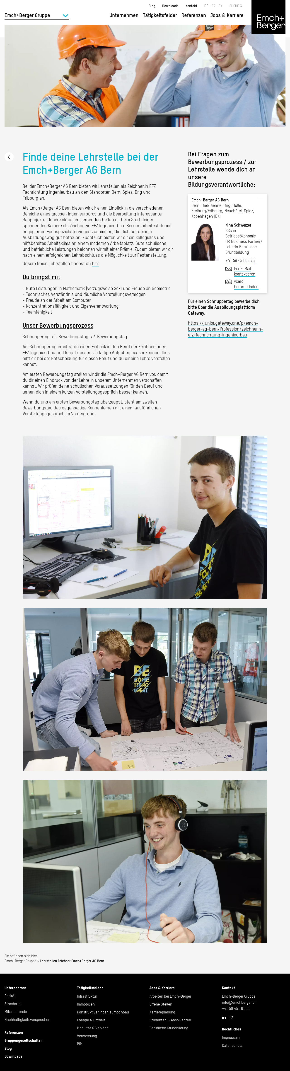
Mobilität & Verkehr (92, 1028)
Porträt (10, 996)
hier (95, 263)
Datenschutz (232, 1045)
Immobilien (86, 1004)
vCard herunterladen (246, 284)
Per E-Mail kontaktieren (244, 271)
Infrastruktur (87, 996)
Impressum (231, 1037)
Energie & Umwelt (91, 1020)
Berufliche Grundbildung (169, 1028)
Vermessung (87, 1036)
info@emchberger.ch (239, 1002)
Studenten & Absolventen (170, 1020)
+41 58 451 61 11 (236, 1008)
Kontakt (191, 6)
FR (213, 6)
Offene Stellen (161, 1004)
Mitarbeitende (16, 1011)
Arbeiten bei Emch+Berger (170, 996)
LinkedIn (224, 1017)
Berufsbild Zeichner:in (9, 156)
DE (206, 6)
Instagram (231, 1017)
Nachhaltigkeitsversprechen (27, 1019)
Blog (152, 6)
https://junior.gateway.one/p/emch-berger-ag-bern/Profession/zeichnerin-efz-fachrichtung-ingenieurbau (225, 328)
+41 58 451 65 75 (240, 260)
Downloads (170, 6)
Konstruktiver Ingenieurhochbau (103, 1012)
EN (220, 6)
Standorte (13, 1003)
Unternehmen (15, 988)
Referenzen (193, 15)
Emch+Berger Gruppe (20, 961)
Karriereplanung (162, 1012)
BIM (79, 1044)
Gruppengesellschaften (24, 1040)
